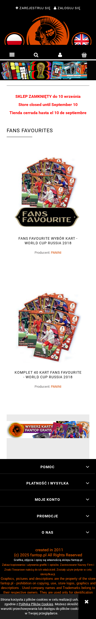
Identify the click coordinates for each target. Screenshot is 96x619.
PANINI (56, 252)
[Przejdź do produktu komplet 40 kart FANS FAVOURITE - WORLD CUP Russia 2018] (48, 326)
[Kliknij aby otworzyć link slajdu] (48, 70)
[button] (12, 55)
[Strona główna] (48, 30)
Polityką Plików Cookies (36, 604)
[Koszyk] (84, 55)
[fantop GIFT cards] (48, 429)
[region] (48, 70)
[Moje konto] (60, 55)
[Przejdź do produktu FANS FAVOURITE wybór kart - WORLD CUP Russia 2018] (48, 192)
